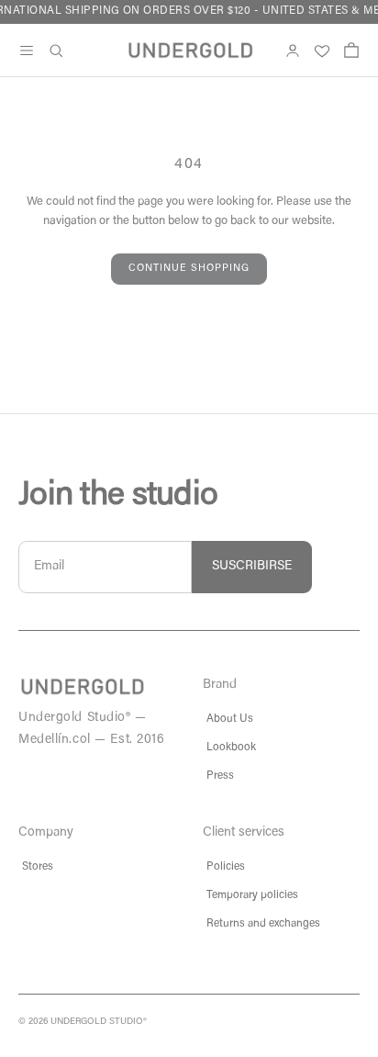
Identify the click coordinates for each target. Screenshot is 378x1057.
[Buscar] (56, 50)
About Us (229, 719)
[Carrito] (351, 50)
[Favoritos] (322, 50)
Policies (225, 866)
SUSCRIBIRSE (252, 566)
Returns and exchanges (263, 923)
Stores (37, 866)
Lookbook (231, 747)
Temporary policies (252, 895)
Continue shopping (189, 269)
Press (220, 776)
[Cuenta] (292, 50)
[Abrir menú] (26, 50)
